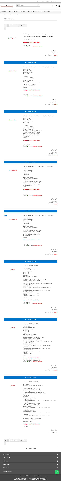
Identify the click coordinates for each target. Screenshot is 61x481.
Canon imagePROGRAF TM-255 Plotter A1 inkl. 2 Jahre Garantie (38, 116)
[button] (5, 25)
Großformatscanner (33, 11)
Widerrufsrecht (38, 475)
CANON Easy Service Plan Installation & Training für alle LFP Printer (39, 34)
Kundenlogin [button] (50, 1)
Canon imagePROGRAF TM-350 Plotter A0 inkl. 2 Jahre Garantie (38, 166)
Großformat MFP (13, 11)
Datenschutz (31, 475)
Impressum (22, 475)
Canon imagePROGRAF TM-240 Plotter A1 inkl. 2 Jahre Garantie (38, 67)
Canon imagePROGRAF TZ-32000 (31, 381)
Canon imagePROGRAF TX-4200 (31, 323)
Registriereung (42, 478)
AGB (27, 475)
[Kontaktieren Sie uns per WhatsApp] (57, 472)
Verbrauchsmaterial (47, 11)
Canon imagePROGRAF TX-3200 (31, 265)
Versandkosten (29, 477)
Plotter (3, 11)
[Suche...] (38, 5)
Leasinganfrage (41, 1)
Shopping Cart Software (18, 479)
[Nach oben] (57, 478)
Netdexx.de (45, 479)
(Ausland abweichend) (37, 46)
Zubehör (22, 11)
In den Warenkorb (30, 62)
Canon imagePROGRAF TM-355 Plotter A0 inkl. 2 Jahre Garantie (38, 215)
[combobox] (14, 25)
